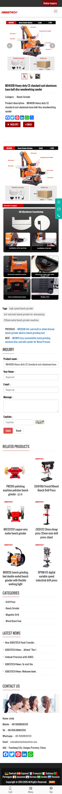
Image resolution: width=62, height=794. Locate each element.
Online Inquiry (50, 3)
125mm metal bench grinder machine (21, 320)
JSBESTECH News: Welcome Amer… (21, 671)
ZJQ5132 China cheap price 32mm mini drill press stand (46, 533)
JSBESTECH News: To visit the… (20, 664)
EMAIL (29, 124)
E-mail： (7, 384)
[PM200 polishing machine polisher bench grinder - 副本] (15, 470)
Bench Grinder (23, 97)
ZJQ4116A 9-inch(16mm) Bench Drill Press (46, 488)
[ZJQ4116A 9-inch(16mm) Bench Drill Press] (46, 470)
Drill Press (10, 602)
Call (10, 792)
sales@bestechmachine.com (23, 742)
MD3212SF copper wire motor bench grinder (16, 531)
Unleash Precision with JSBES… (20, 657)
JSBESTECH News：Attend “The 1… (21, 649)
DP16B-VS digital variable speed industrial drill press (46, 576)
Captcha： (8, 416)
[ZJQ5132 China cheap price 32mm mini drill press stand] (46, 513)
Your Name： (9, 371)
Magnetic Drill (12, 614)
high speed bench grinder (21, 308)
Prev (9, 46)
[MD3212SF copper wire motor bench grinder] (15, 513)
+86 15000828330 (23, 736)
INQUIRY (14, 124)
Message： (8, 397)
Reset (18, 430)
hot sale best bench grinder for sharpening (24, 314)
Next (52, 46)
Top (51, 792)
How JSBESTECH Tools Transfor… (21, 642)
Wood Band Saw (13, 621)
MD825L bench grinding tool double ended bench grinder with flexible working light (15, 578)
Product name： (11, 359)
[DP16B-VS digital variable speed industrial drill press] (46, 556)
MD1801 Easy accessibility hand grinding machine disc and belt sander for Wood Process (27, 340)
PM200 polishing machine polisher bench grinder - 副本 (15, 490)
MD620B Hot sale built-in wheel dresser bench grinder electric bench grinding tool (30, 331)
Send (8, 430)
